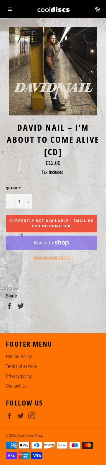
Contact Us (16, 385)
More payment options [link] (51, 257)
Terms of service (21, 366)
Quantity (13, 188)
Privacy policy (19, 376)
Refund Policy (19, 356)
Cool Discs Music (31, 435)
